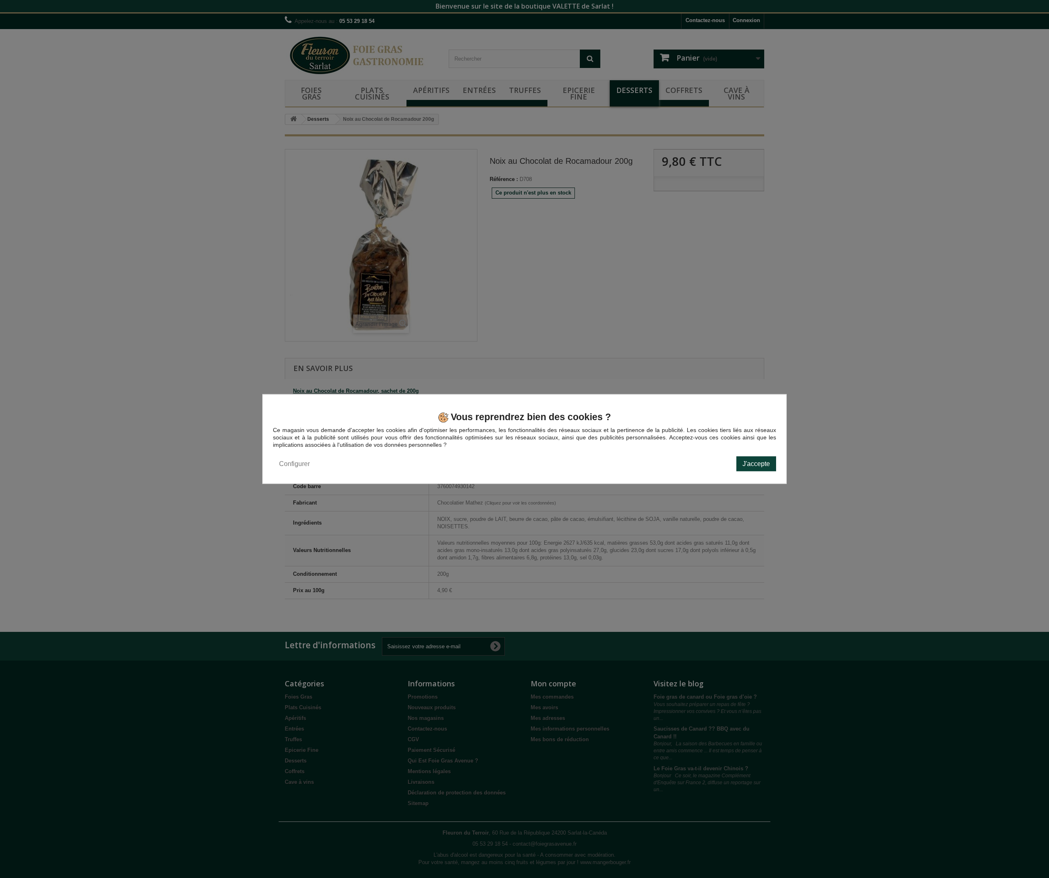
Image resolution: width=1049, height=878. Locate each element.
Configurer (294, 463)
